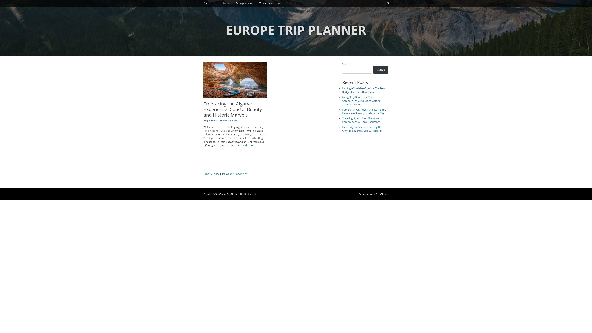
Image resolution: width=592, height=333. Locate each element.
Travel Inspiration (269, 3)
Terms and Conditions (234, 174)
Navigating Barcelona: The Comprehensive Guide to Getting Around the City (361, 100)
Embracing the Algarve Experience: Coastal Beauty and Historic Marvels (233, 109)
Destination (210, 3)
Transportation (244, 3)
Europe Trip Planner (296, 29)
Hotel (226, 3)
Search (346, 64)
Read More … (248, 145)
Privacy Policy (211, 174)
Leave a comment (230, 120)
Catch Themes (382, 194)
